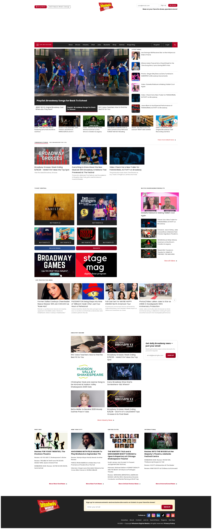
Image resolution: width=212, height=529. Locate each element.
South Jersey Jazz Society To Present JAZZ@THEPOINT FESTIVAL (121, 463)
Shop (114, 45)
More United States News (129, 484)
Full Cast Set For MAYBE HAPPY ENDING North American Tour (118, 302)
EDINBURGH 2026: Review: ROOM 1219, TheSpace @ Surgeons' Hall (157, 461)
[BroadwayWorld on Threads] (168, 515)
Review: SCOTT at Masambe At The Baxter (159, 465)
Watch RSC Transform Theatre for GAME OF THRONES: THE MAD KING (166, 252)
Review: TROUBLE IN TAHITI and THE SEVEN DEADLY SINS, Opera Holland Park (48, 462)
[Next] (176, 121)
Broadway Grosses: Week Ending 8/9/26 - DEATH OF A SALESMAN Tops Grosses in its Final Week (123, 411)
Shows (77, 45)
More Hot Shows (54, 248)
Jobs (99, 45)
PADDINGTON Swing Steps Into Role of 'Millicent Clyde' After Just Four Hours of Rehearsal (86, 304)
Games (122, 45)
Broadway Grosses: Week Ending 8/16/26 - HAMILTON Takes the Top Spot (51, 168)
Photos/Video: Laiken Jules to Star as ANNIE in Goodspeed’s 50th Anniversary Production (155, 304)
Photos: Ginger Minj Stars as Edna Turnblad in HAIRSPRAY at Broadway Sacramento (157, 75)
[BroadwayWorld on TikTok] (163, 515)
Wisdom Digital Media (141, 523)
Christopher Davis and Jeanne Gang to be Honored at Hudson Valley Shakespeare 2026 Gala (88, 384)
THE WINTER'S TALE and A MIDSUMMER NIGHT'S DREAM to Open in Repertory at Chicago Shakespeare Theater (122, 455)
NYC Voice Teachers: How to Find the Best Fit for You (87, 356)
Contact (138, 520)
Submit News (154, 520)
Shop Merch (41, 7)
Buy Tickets (54, 223)
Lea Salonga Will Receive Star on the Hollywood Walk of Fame (158, 54)
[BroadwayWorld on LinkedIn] (158, 515)
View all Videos (169, 261)
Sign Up (167, 507)
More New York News (94, 484)
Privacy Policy (169, 523)
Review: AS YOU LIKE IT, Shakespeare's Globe (50, 458)
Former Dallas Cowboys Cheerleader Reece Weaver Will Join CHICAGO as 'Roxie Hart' (54, 304)
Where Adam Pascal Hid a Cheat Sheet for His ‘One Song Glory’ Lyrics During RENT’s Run (157, 64)
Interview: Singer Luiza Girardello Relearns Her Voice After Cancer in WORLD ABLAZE (87, 469)
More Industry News (104, 420)
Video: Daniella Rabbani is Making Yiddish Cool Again (158, 85)
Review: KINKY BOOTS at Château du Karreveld (160, 468)
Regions (164, 520)
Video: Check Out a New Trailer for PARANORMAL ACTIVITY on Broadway (158, 96)
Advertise (124, 520)
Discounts (96, 248)
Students (107, 45)
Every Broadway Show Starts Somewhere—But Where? (119, 383)
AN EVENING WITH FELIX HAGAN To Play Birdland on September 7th (86, 452)
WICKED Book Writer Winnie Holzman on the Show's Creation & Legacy (167, 242)
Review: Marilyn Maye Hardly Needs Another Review (86, 459)
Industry (86, 45)
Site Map (172, 520)
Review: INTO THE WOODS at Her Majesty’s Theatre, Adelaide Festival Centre (159, 454)
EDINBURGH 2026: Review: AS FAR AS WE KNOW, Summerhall (50, 467)
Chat (93, 45)
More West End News (57, 484)
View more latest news (166, 140)
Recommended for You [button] (58, 142)
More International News (165, 484)
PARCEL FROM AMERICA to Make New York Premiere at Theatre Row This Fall (85, 464)
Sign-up (163, 5)
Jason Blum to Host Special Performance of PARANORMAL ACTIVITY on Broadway (156, 106)
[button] (175, 44)
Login (167, 45)
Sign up (171, 355)
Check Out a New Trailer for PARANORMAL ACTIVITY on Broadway (167, 222)
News (71, 45)
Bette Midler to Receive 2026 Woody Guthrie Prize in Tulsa (86, 410)
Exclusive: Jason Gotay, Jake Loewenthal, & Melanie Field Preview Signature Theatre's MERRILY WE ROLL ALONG (168, 232)
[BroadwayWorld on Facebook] (149, 515)
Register (157, 45)
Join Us (145, 520)
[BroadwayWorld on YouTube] (173, 515)
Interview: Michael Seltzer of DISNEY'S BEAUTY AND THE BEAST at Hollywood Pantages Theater (123, 470)
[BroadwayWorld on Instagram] (153, 515)
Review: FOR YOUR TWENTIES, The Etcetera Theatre (49, 452)
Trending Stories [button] (41, 142)
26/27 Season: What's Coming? (59, 7)
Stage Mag (131, 45)
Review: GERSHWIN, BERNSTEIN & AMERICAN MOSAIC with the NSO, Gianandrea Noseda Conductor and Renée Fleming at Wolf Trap (123, 477)
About (132, 520)
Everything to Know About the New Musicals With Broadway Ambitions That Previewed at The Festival (89, 170)
